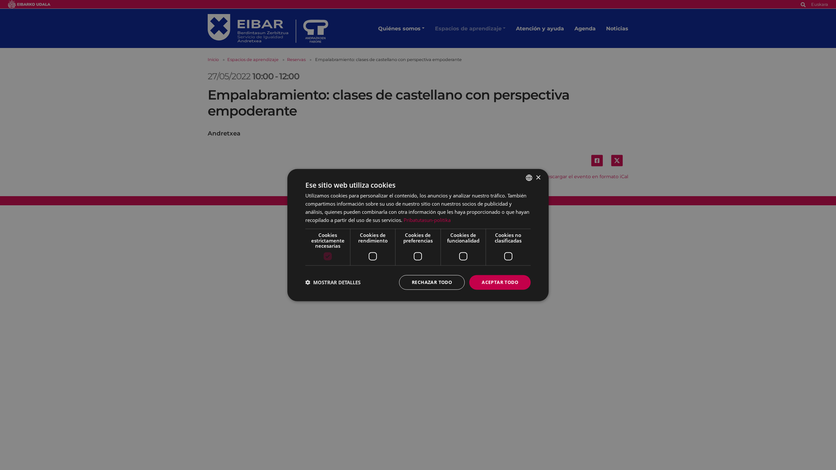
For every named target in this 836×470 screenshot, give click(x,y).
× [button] (538, 177)
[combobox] (529, 178)
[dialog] (418, 235)
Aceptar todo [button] (500, 282)
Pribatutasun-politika (427, 219)
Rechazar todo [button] (432, 282)
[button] (333, 282)
